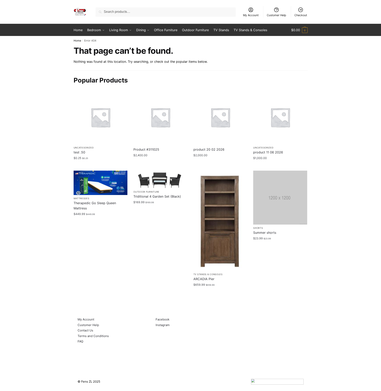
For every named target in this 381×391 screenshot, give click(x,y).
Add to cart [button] (100, 166)
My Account (251, 15)
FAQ (80, 341)
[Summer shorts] (280, 198)
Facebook (162, 319)
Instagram (163, 325)
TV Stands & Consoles (208, 274)
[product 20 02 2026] (220, 117)
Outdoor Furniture (146, 191)
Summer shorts (264, 233)
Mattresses (81, 198)
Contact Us (85, 330)
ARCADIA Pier (203, 279)
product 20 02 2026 (208, 149)
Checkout (300, 15)
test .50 (79, 152)
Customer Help (276, 15)
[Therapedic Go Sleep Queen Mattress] (101, 183)
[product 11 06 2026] (280, 117)
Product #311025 (146, 149)
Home (77, 40)
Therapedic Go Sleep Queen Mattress (95, 205)
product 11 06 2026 (268, 152)
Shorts (258, 228)
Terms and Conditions (93, 336)
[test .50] (101, 117)
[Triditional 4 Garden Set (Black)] (160, 179)
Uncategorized (84, 147)
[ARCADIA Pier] (220, 221)
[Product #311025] (160, 117)
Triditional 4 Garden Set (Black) (157, 196)
